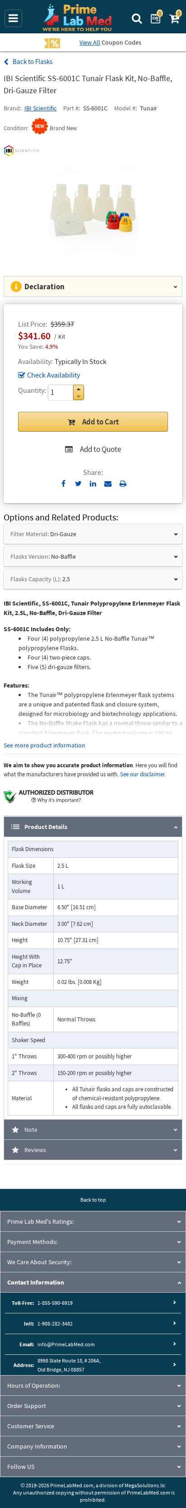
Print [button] (123, 483)
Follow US (20, 1466)
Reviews (35, 1150)
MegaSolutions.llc (145, 1485)
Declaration (44, 287)
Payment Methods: (32, 1242)
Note (30, 1129)
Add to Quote (100, 449)
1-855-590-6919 (55, 1302)
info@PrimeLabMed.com (66, 1344)
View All (89, 42)
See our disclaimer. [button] (143, 774)
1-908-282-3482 (55, 1323)
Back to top (93, 1199)
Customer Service (30, 1426)
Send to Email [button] (108, 484)
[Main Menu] (13, 18)
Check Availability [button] (53, 374)
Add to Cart (100, 422)
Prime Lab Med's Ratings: (40, 1221)
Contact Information (35, 1282)
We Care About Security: (39, 1262)
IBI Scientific (40, 108)
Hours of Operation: (33, 1385)
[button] (79, 389)
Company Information (37, 1446)
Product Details (45, 827)
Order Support (26, 1406)
